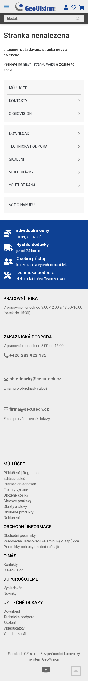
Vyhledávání (13, 588)
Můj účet (18, 88)
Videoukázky (21, 172)
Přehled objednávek (20, 484)
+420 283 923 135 (27, 355)
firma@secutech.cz (29, 409)
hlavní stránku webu (39, 64)
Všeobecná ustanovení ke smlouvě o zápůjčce (41, 541)
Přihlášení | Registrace (22, 473)
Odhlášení (12, 518)
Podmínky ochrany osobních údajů (31, 547)
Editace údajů (14, 478)
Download (19, 133)
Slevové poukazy (18, 501)
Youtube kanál (23, 185)
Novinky (10, 593)
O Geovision (20, 113)
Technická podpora (28, 146)
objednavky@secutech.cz (35, 378)
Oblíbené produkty (19, 512)
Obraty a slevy (15, 506)
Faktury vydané (16, 489)
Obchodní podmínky (20, 535)
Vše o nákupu (22, 205)
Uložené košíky (16, 495)
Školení (16, 159)
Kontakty (18, 101)
